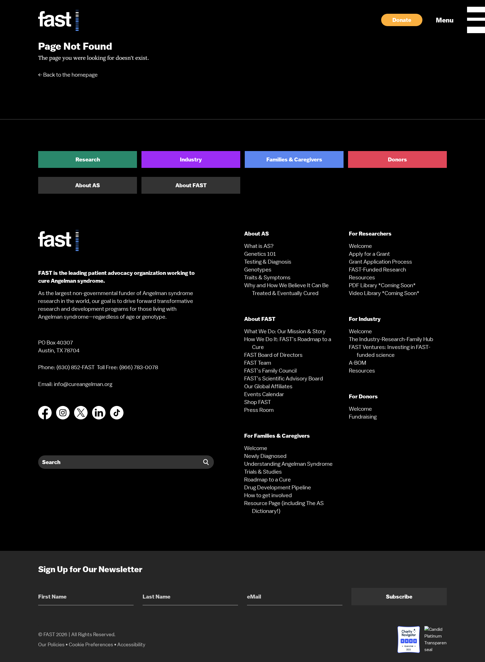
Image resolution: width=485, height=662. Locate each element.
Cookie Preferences (91, 644)
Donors (397, 159)
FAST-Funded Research (377, 269)
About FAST (191, 185)
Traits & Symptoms (267, 277)
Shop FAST (257, 402)
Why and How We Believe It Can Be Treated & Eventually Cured (286, 289)
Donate (401, 20)
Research (88, 159)
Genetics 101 (260, 253)
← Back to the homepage (68, 74)
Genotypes (257, 269)
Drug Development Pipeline (277, 487)
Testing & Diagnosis (267, 261)
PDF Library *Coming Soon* (382, 285)
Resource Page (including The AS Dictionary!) (284, 507)
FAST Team (257, 362)
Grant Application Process (380, 261)
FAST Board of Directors (273, 354)
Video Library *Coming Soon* (384, 293)
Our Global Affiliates (268, 386)
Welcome (255, 448)
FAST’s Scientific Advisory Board (283, 378)
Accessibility (131, 644)
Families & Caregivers (294, 159)
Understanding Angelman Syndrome (288, 463)
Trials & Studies (263, 471)
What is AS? (259, 246)
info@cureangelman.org (83, 384)
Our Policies (51, 644)
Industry (191, 159)
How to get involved (268, 495)
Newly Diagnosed (265, 456)
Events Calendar (264, 394)
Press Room (259, 410)
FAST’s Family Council (270, 370)
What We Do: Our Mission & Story (285, 331)
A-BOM (357, 362)
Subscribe (399, 596)
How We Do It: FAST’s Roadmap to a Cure (287, 343)
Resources (362, 277)
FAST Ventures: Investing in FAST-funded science (389, 351)
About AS (87, 185)
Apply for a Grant (369, 253)
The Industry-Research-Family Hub (391, 339)
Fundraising (363, 416)
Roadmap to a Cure (267, 479)
